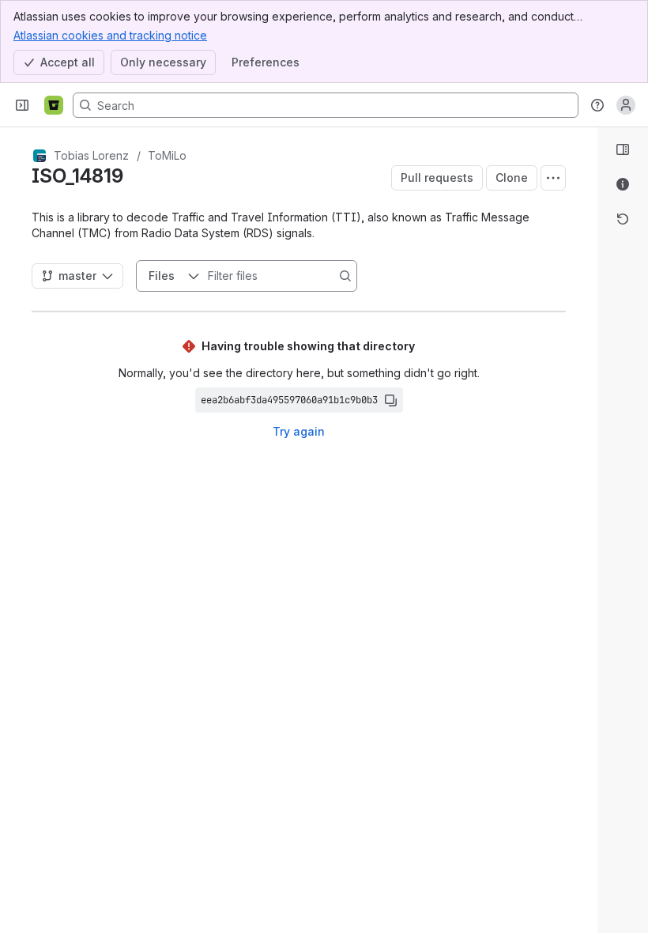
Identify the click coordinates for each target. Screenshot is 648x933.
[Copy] (390, 400)
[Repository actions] (553, 178)
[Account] (626, 105)
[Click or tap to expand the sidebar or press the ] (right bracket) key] (588, 601)
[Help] (597, 105)
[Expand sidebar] (22, 105)
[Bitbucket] (53, 105)
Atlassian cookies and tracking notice (110, 35)
